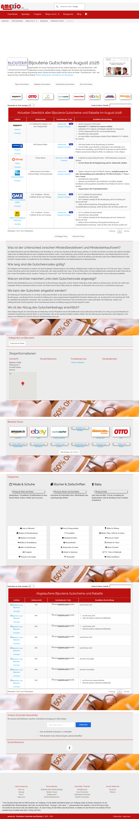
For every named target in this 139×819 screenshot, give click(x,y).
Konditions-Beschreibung (102, 119)
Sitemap (21, 792)
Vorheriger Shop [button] (61, 236)
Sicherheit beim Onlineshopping (52, 789)
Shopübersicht (82, 789)
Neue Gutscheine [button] (22, 84)
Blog (79, 14)
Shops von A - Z (52, 14)
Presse (21, 794)
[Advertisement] (69, 41)
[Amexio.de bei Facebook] (86, 14)
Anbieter (17, 119)
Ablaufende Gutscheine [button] (65, 84)
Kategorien (68, 14)
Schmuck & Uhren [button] (17, 343)
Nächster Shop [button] (78, 236)
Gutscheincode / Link (64, 119)
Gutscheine (12, 14)
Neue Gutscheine (82, 792)
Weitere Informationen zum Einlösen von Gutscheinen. (55, 75)
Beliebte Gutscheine (82, 797)
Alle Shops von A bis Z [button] (69, 452)
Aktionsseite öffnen (62, 158)
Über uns (21, 789)
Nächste (127, 231)
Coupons (37, 14)
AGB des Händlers (77, 362)
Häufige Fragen (51, 792)
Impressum (21, 797)
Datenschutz (117, 816)
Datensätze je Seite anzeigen (18, 105)
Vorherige (111, 231)
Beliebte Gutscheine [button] (42, 84)
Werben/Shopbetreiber (51, 797)
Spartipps (25, 14)
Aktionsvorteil (40, 119)
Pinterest (113, 792)
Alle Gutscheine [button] (86, 84)
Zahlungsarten (52, 794)
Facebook (112, 789)
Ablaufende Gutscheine (82, 794)
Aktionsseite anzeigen (61, 125)
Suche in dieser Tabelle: (100, 105)
